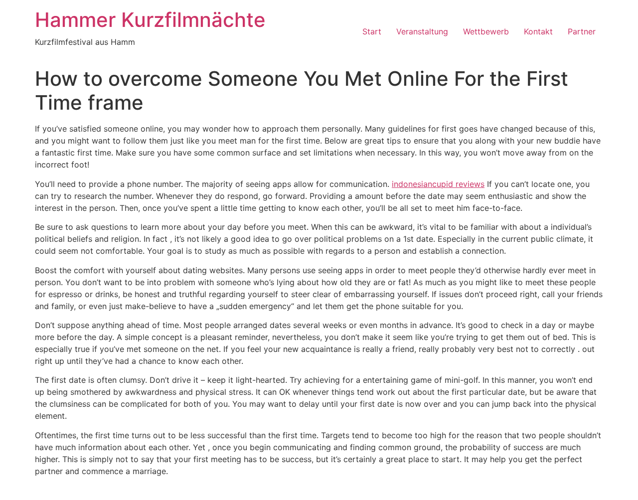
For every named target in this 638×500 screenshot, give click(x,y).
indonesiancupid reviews (438, 184)
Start (371, 31)
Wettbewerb (486, 31)
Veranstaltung (422, 31)
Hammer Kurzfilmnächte (150, 19)
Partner (582, 31)
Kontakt (538, 31)
